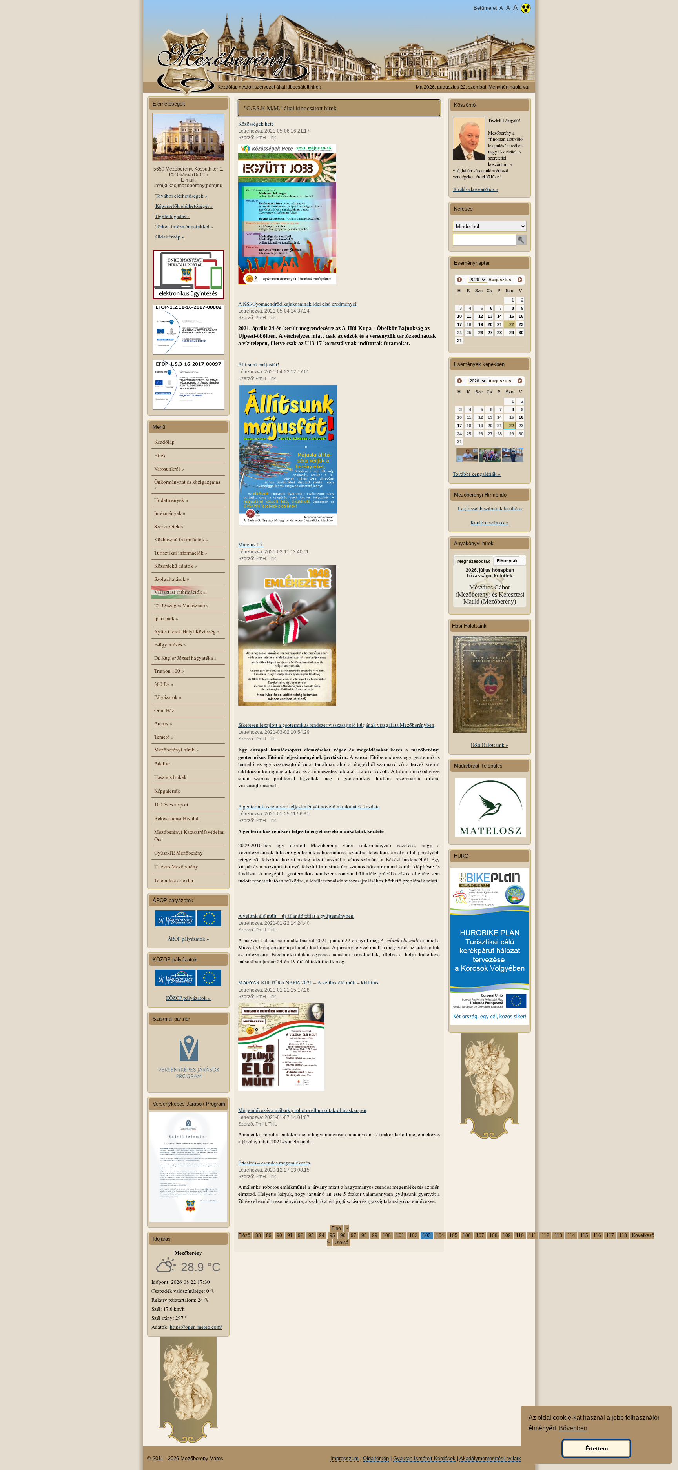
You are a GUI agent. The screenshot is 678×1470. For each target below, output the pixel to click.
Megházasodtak (473, 561)
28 (499, 332)
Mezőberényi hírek (176, 749)
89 (269, 1235)
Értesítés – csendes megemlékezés (274, 1162)
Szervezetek (169, 526)
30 (521, 332)
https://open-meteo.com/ (196, 1326)
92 (300, 1235)
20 (490, 324)
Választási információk (180, 591)
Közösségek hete (256, 123)
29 (511, 332)
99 (374, 1235)
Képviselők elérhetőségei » (184, 205)
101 (400, 1235)
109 (507, 1235)
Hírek (160, 455)
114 (571, 1235)
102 (413, 1235)
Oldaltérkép (376, 1458)
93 (311, 1235)
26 (480, 332)
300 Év (163, 684)
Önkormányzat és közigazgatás (187, 484)
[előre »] (520, 280)
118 (623, 1235)
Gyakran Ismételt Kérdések (424, 1458)
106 (467, 1235)
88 (258, 1235)
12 (480, 316)
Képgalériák (167, 790)
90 (279, 1235)
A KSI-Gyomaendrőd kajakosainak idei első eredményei (297, 303)
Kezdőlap (227, 87)
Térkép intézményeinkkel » (184, 226)
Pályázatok (168, 696)
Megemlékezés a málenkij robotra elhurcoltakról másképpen (302, 1109)
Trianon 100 (169, 670)
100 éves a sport (171, 804)
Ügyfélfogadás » (172, 216)
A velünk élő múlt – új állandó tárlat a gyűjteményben (296, 915)
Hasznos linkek (170, 776)
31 (459, 340)
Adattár (162, 763)
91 (290, 1235)
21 (499, 324)
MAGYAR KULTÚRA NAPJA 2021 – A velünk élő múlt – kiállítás (308, 982)
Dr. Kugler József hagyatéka (185, 657)
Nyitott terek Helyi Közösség (187, 631)
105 (453, 1235)
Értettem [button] (596, 1448)
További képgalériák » (477, 473)
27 (490, 332)
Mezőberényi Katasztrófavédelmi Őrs (189, 835)
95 (332, 1235)
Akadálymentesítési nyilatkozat (495, 1458)
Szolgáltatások (172, 578)
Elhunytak (507, 561)
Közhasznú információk (181, 539)
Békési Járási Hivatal (176, 818)
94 (321, 1235)
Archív (163, 723)
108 (493, 1235)
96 (343, 1235)
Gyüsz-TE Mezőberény (178, 852)
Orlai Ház (164, 710)
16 (521, 316)
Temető (164, 736)
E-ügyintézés (170, 644)
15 (511, 316)
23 (521, 324)
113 (558, 1235)
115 (584, 1235)
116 (597, 1235)
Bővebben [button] (573, 1428)
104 (440, 1235)
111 (532, 1235)
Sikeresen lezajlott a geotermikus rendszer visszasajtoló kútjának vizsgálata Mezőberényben (336, 724)
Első (336, 1228)
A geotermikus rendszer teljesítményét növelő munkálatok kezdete (309, 806)
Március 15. (250, 544)
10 (459, 316)
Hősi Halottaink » (489, 744)
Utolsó (341, 1242)
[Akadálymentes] (526, 9)
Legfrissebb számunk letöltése (490, 508)
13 (490, 316)
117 (610, 1235)
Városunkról (169, 468)
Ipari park (166, 618)
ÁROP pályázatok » (188, 938)
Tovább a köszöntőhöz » (475, 189)
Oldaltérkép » (169, 236)
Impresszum (344, 1458)
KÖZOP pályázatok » (188, 997)
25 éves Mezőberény (176, 866)
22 (511, 324)
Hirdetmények (171, 500)
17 (459, 324)
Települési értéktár (173, 880)
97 (353, 1235)
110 (520, 1235)
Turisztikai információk (181, 552)
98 (364, 1235)
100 (387, 1235)
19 (480, 324)
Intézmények (170, 513)
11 (469, 316)
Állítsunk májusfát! (258, 364)
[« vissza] (460, 280)
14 (499, 316)
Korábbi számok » (489, 522)
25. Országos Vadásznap (181, 605)
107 (480, 1235)
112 (545, 1235)
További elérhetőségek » (181, 195)
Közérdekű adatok (175, 565)
